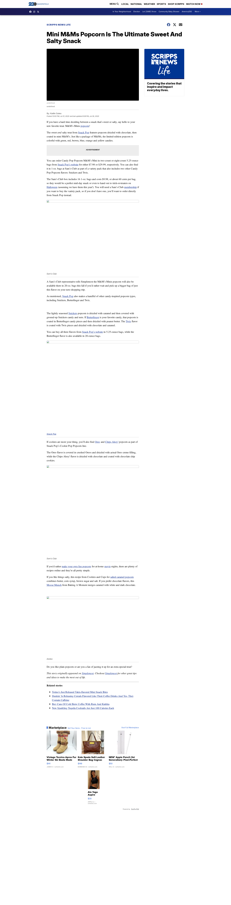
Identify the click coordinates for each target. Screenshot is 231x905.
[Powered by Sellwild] (135, 809)
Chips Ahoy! (111, 441)
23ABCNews (34, 12)
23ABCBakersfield (31, 12)
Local (125, 4)
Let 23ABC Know (149, 11)
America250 (187, 11)
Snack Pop (83, 132)
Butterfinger (93, 317)
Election (136, 11)
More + (198, 11)
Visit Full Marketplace (130, 728)
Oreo (97, 441)
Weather (149, 4)
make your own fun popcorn (76, 566)
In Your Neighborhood (122, 11)
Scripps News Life (59, 24)
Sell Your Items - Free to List (79, 728)
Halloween (52, 187)
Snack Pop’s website (68, 164)
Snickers (72, 313)
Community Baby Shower (169, 11)
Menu (113, 4)
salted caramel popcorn (122, 577)
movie (107, 566)
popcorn (85, 125)
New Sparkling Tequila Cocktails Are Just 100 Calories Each (83, 708)
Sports (161, 4)
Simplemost (88, 673)
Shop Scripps (176, 4)
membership (130, 187)
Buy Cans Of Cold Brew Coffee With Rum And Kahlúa (80, 704)
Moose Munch (54, 585)
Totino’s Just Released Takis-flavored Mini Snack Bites (80, 692)
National (136, 4)
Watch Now (193, 4)
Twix (128, 321)
